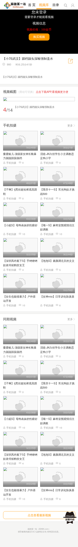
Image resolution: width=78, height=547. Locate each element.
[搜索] (65, 5)
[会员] (72, 5)
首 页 (32, 4)
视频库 (44, 4)
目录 (55, 4)
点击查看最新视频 (39, 515)
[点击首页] (15, 5)
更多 (70, 125)
